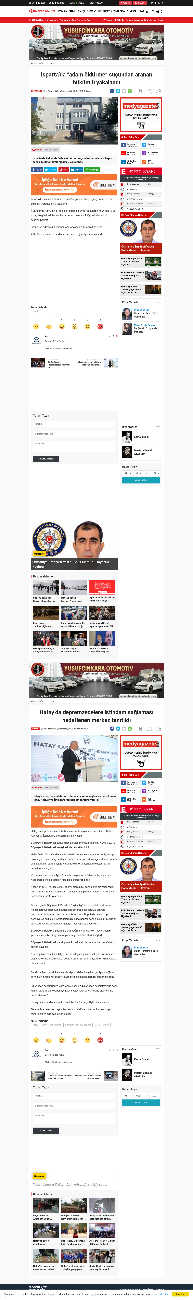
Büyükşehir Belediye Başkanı (78, 1025)
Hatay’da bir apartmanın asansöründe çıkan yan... (101, 1218)
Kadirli (62, 11)
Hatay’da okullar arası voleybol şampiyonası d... (72, 1269)
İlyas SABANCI (141, 310)
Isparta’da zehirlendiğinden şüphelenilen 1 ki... (43, 626)
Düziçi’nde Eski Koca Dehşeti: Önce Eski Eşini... (79, 20)
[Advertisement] (16, 62)
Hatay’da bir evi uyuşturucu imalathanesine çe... (43, 1243)
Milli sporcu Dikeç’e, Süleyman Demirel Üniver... (44, 651)
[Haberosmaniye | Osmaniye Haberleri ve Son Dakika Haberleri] (43, 11)
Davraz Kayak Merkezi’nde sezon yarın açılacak (71, 601)
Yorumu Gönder (46, 459)
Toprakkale (120, 11)
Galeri (141, 3)
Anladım (180, 1294)
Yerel (133, 11)
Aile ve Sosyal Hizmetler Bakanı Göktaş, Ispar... (70, 651)
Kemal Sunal (141, 436)
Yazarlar (109, 20)
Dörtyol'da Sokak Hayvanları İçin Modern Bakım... (73, 1218)
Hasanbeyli (105, 11)
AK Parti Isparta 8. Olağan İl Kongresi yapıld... (99, 651)
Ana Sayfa (38, 63)
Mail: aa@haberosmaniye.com (58, 348)
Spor (141, 11)
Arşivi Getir (141, 480)
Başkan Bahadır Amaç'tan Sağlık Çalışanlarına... (41, 1218)
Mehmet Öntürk (102, 1025)
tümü (158, 426)
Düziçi (72, 11)
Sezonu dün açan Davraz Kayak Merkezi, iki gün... (45, 601)
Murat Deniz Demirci (145, 325)
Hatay (52, 701)
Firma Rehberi (150, 20)
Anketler (120, 20)
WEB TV (126, 3)
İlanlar (161, 20)
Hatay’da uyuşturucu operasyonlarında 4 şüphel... (44, 1269)
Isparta (53, 63)
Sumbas (91, 11)
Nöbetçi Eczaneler (134, 20)
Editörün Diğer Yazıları (55, 341)
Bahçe (81, 11)
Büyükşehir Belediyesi (51, 1025)
